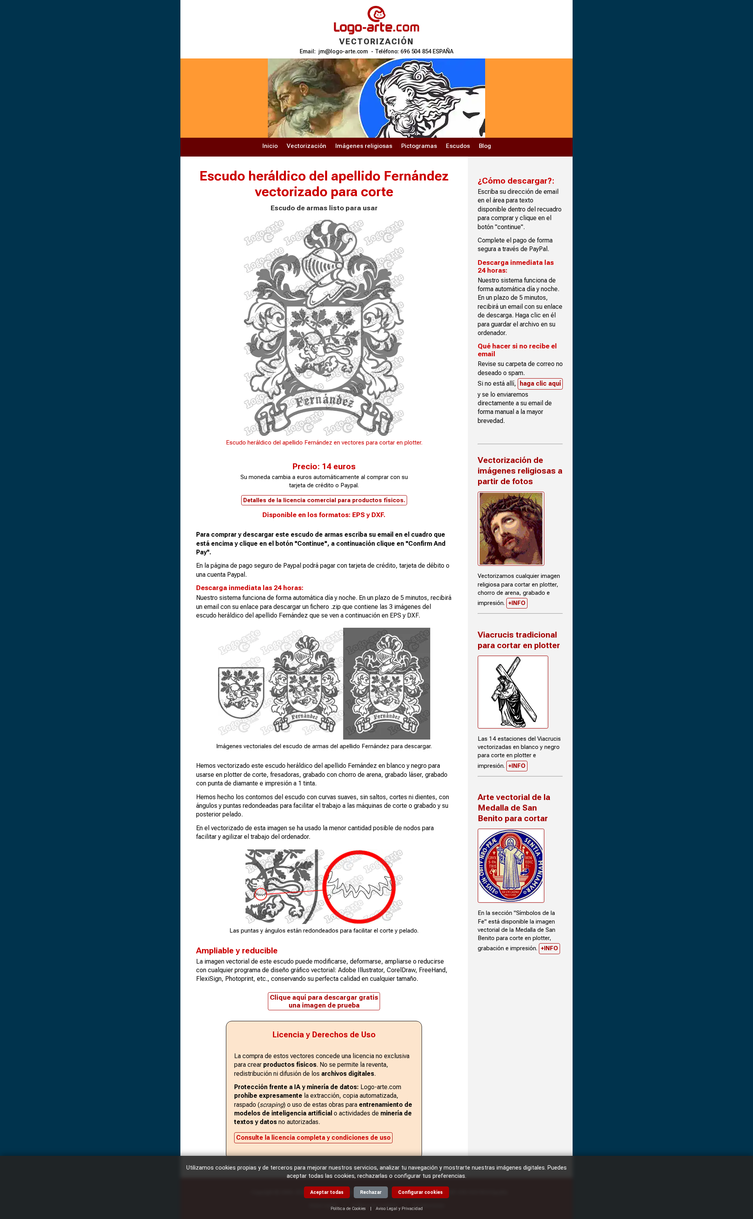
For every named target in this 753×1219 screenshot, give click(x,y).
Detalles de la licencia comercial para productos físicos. (324, 500)
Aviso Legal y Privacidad (399, 1208)
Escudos (458, 145)
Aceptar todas (327, 1192)
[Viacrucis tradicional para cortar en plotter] (513, 692)
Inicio (270, 145)
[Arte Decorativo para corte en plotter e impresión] (511, 529)
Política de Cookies (348, 1208)
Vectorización (306, 145)
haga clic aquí (540, 383)
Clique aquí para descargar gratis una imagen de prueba (324, 1001)
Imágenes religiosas (363, 145)
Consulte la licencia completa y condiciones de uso (313, 1137)
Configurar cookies (420, 1192)
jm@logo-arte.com (343, 51)
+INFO (517, 603)
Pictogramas (419, 145)
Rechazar (371, 1192)
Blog (485, 145)
